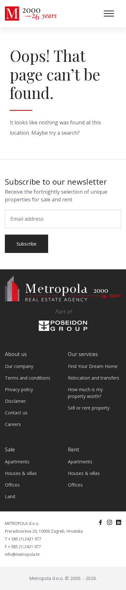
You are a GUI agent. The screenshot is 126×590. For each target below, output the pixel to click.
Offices (12, 485)
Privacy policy (19, 389)
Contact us (16, 413)
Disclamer (15, 401)
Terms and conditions (27, 378)
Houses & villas (21, 473)
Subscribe (26, 244)
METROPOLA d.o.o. (22, 523)
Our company (19, 366)
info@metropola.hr (22, 554)
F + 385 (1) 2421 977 (23, 546)
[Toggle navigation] (108, 13)
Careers (13, 424)
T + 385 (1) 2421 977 (23, 539)
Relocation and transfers (93, 378)
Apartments (17, 462)
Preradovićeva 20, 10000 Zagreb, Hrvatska (44, 531)
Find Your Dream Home (93, 366)
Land (10, 496)
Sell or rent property (89, 408)
